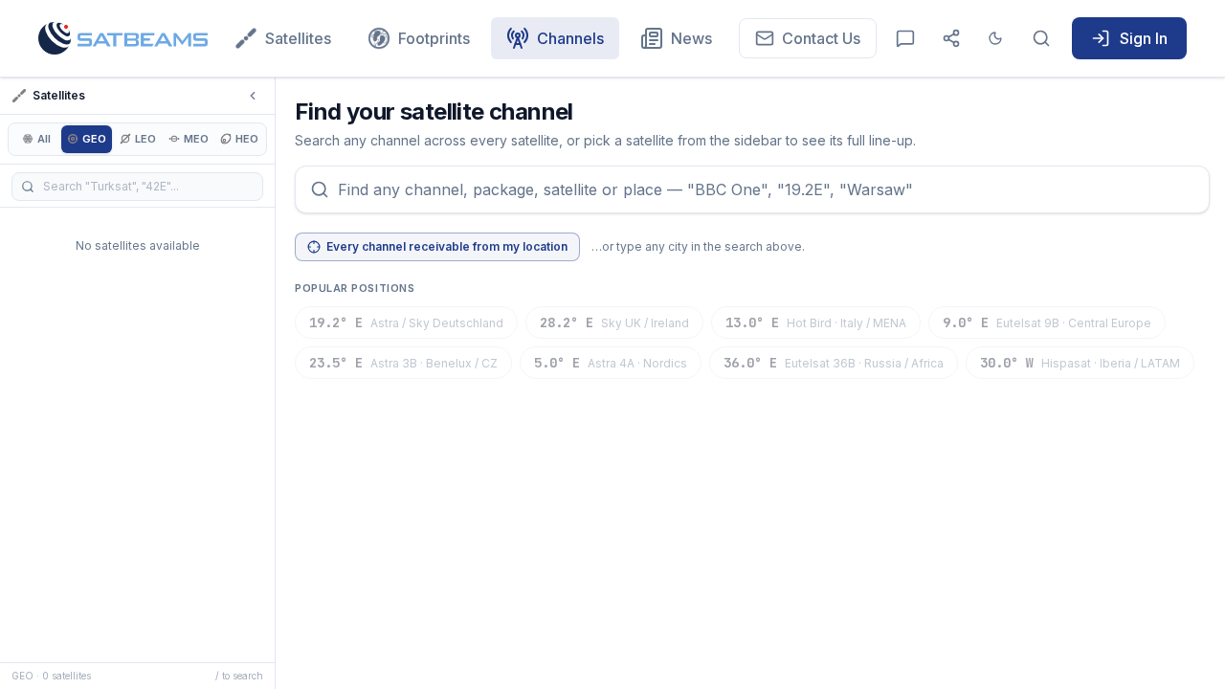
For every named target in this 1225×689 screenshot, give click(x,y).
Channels (570, 38)
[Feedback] (905, 38)
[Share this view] (951, 38)
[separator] (277, 383)
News (691, 38)
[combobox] (752, 189)
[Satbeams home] (123, 38)
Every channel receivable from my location (447, 246)
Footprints (434, 38)
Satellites (298, 38)
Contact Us (821, 38)
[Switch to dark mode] (995, 38)
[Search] (1041, 38)
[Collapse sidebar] (252, 95)
